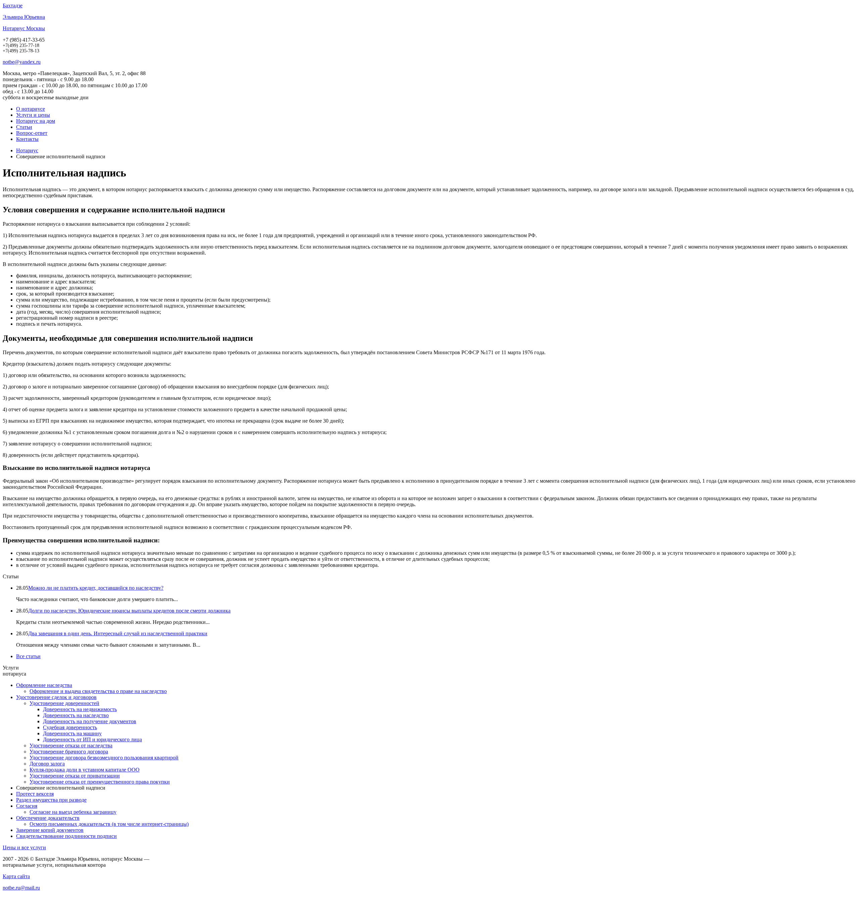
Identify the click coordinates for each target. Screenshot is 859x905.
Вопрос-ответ (31, 133)
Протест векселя (35, 794)
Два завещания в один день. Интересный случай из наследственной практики (117, 633)
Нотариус (27, 150)
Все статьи (28, 656)
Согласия (26, 806)
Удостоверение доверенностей (64, 703)
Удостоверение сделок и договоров (56, 697)
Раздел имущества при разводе (51, 800)
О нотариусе (30, 109)
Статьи (24, 127)
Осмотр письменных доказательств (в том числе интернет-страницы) (109, 824)
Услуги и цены (33, 115)
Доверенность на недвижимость (80, 709)
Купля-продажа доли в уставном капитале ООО (85, 770)
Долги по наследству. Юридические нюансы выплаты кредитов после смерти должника (129, 611)
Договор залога (47, 763)
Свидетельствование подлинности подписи (66, 836)
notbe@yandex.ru (22, 62)
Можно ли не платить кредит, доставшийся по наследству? (95, 588)
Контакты (27, 139)
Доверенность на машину (72, 733)
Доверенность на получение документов (89, 721)
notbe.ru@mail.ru (21, 888)
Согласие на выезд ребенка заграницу (73, 812)
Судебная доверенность (70, 727)
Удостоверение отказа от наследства (71, 745)
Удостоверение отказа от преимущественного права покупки (100, 782)
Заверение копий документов (50, 830)
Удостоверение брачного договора (69, 751)
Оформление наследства (44, 685)
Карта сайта (16, 876)
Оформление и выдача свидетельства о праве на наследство (98, 691)
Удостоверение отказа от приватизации (75, 776)
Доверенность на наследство (76, 715)
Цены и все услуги (24, 847)
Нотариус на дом (35, 121)
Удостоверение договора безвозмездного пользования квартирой (104, 757)
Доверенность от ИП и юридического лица (92, 739)
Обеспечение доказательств (48, 818)
